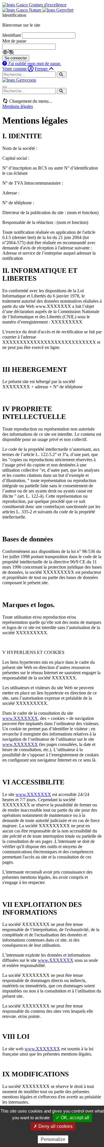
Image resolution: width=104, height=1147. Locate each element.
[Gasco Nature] (22, 10)
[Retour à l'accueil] (19, 80)
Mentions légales (17, 106)
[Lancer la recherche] (61, 74)
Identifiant (11, 35)
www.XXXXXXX (20, 718)
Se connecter (16, 58)
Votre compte (15, 68)
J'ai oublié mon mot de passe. (34, 63)
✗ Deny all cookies (53, 1126)
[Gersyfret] (57, 10)
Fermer (42, 68)
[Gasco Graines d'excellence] (34, 4)
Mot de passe (14, 40)
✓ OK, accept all (72, 1117)
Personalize (53, 1139)
